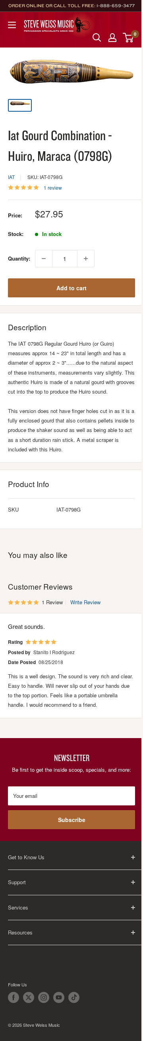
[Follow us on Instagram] (43, 997)
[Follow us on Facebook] (13, 997)
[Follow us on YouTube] (58, 997)
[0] (128, 37)
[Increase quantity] (85, 258)
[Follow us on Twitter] (28, 997)
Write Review (85, 602)
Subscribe (71, 820)
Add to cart (71, 288)
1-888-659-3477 (116, 5)
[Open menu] (12, 25)
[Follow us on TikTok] (73, 997)
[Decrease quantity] (43, 258)
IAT (11, 176)
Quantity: (19, 258)
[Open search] (97, 37)
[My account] (112, 37)
